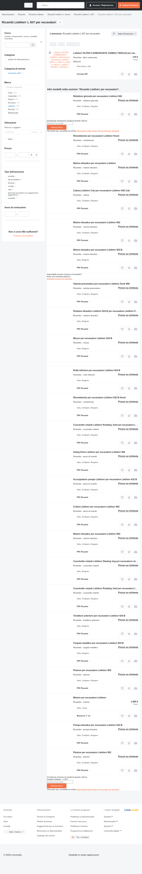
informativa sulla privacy (87, 131)
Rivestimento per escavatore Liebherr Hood (96, 136)
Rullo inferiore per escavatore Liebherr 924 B (96, 370)
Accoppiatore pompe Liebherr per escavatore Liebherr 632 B (105, 479)
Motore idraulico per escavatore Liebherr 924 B (97, 250)
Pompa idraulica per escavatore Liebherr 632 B (97, 725)
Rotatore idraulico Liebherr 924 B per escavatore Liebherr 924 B (106, 311)
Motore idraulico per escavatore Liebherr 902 (96, 222)
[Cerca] (39, 5)
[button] (129, 74)
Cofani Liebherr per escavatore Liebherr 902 (96, 507)
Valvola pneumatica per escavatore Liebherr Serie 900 (101, 284)
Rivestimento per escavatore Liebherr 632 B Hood (99, 397)
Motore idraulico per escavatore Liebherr (94, 163)
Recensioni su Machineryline (49, 831)
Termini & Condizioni (46, 817)
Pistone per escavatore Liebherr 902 (92, 670)
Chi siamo (7, 817)
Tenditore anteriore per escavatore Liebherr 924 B (99, 616)
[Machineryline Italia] (11, 5)
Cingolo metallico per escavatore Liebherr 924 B (98, 643)
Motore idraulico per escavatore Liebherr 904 (96, 534)
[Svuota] (41, 42)
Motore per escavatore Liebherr (89, 697)
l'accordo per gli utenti (109, 131)
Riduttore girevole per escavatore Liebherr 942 (97, 96)
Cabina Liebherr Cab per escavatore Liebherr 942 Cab (101, 190)
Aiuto (5, 821)
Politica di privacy (44, 821)
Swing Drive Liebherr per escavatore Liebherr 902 (99, 452)
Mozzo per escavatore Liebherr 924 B (92, 338)
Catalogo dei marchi (45, 835)
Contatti (6, 826)
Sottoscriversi (57, 127)
